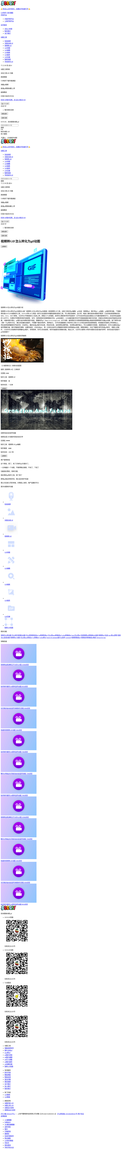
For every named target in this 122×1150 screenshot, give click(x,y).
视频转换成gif (76, 637)
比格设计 (8, 1122)
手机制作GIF (9, 61)
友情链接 (4, 1116)
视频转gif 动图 (15, 637)
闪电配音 (8, 1131)
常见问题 (8, 1079)
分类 (8, 13)
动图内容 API (9, 1103)
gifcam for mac (101, 637)
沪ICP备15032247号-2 (8, 1114)
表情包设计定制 (10, 1110)
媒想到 (7, 1134)
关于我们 (8, 33)
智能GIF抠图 (9, 1066)
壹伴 (6, 1129)
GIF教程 (7, 1097)
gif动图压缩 (8, 1064)
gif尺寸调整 (8, 1059)
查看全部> (4, 113)
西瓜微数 (8, 1138)
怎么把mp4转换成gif (54, 635)
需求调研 (8, 1082)
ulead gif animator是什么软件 (56, 637)
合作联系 (4, 25)
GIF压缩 (7, 57)
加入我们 (8, 1086)
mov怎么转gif (76, 635)
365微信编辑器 (9, 1124)
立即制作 (4, 246)
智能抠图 (8, 59)
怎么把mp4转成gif (26, 637)
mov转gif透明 (112, 635)
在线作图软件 (9, 1136)
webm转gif (42, 637)
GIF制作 (3, 13)
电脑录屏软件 (9, 1048)
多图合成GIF (9, 43)
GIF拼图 (7, 48)
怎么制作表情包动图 (19, 635)
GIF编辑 (7, 50)
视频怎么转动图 (6, 635)
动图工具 (4, 37)
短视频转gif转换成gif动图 (89, 635)
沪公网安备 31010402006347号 (67, 1114)
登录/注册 (4, 118)
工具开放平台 (9, 21)
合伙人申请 (8, 29)
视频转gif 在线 (103, 635)
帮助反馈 (8, 1077)
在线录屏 (8, 41)
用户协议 (81, 1114)
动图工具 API (9, 1105)
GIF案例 (7, 1095)
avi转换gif (36, 637)
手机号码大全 (9, 1147)
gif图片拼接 (8, 1055)
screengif (68, 637)
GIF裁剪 (7, 55)
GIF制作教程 (9, 1140)
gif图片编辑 (8, 1057)
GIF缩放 (7, 52)
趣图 (11, 13)
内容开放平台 (9, 19)
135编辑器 (8, 1120)
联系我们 (8, 31)
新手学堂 (8, 1072)
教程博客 (8, 1075)
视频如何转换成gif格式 (88, 637)
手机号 (7, 1143)
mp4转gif (7, 1052)
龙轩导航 (8, 1127)
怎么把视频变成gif (32, 635)
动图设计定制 (9, 1108)
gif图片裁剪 (8, 1062)
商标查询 (8, 1145)
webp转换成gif (66, 635)
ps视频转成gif (43, 635)
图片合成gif (8, 1050)
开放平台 (4, 15)
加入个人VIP (5, 103)
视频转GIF (8, 45)
